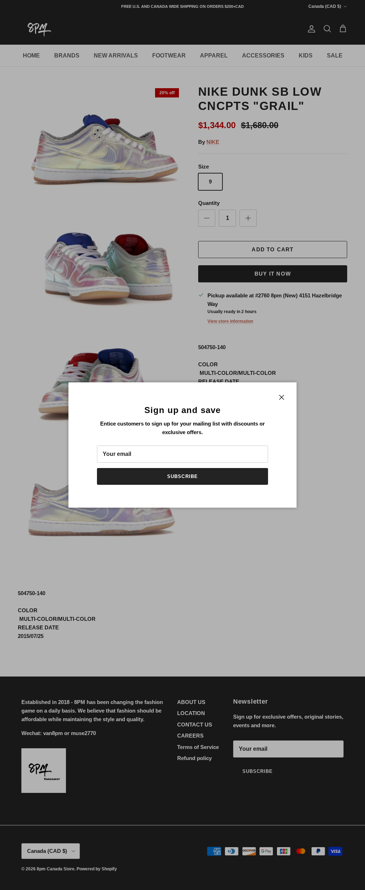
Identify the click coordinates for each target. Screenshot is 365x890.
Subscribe (182, 476)
